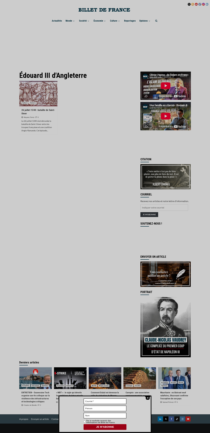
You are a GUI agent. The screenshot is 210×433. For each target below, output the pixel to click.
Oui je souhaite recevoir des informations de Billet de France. (100, 421)
